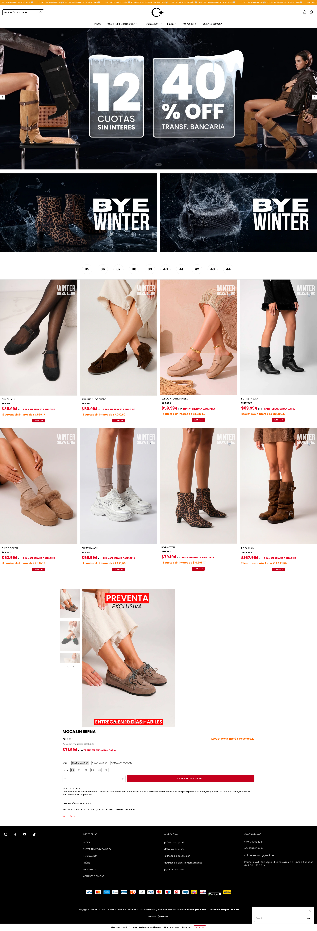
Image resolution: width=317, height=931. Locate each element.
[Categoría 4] (136, 273)
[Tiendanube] (158, 916)
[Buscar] (40, 12)
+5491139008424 (254, 848)
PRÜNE (171, 24)
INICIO (97, 24)
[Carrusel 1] (78, 212)
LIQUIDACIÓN (151, 24)
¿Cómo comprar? (174, 842)
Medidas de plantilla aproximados (183, 862)
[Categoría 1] (89, 273)
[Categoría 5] (152, 273)
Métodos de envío (174, 849)
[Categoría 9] (215, 273)
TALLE (65, 770)
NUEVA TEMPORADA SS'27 (121, 24)
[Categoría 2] (105, 273)
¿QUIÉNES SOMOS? (212, 24)
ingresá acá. (199, 909)
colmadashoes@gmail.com (260, 855)
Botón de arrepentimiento (224, 909)
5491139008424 (253, 841)
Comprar (38, 420)
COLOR (66, 763)
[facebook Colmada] (15, 834)
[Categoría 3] (120, 273)
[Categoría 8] (199, 273)
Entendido (200, 927)
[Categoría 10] (230, 273)
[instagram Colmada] (6, 834)
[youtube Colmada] (25, 834)
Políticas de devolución (177, 856)
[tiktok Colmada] (34, 834)
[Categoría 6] (168, 273)
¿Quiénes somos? (174, 869)
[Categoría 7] (183, 273)
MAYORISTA (189, 24)
